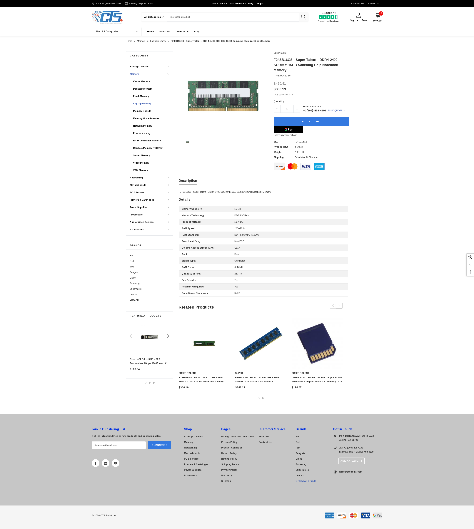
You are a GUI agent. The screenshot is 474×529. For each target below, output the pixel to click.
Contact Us (357, 3)
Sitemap (226, 481)
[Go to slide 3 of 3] (154, 383)
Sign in (354, 20)
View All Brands (307, 481)
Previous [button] (130, 335)
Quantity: (279, 101)
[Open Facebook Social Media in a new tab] (95, 463)
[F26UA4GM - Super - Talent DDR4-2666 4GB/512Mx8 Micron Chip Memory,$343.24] (260, 343)
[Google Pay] (288, 129)
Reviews (334, 21)
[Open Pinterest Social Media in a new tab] (115, 463)
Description (188, 181)
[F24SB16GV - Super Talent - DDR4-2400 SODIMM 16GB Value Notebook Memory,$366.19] (204, 343)
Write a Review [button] (283, 75)
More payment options (286, 135)
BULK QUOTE (335, 110)
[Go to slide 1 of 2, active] (259, 398)
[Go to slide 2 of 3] (150, 383)
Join (364, 20)
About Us (373, 3)
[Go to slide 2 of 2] (263, 398)
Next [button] (168, 335)
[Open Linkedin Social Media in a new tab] (105, 463)
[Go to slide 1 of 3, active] (145, 383)
